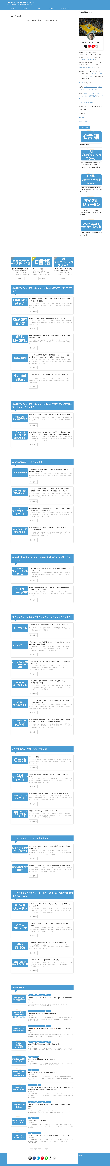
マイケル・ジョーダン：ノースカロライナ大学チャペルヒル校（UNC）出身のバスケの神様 (91, 212)
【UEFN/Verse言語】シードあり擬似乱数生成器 (42, 1013)
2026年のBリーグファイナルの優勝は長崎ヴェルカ (43, 1072)
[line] (46, 1158)
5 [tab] (46, 283)
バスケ (89, 89)
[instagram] (89, 46)
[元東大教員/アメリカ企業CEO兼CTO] (38, 1158)
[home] (96, 46)
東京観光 (94, 89)
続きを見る (21, 278)
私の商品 (81, 117)
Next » (51, 1150)
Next (72, 270)
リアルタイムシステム (94, 93)
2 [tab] (41, 283)
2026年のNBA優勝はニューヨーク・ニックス (41, 1059)
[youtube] (93, 46)
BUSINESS (26, 8)
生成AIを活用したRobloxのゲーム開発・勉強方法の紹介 (44, 1044)
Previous (12, 270)
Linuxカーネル (83, 96)
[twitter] (85, 46)
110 (47, 1150)
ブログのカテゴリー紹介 (86, 102)
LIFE (39, 8)
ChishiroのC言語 (84, 144)
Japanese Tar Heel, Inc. (86, 67)
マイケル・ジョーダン (90, 87)
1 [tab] (39, 283)
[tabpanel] (21, 269)
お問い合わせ (83, 121)
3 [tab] (42, 283)
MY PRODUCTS (65, 8)
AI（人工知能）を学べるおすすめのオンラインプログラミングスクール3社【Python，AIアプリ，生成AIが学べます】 (42, 270)
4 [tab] (44, 283)
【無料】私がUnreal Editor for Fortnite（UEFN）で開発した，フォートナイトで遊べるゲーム (91, 190)
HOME (13, 8)
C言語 (85, 93)
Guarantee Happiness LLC (87, 59)
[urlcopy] (54, 1158)
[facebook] (34, 1158)
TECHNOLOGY (52, 8)
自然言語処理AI (93, 96)
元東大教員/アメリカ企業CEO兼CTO (20, 3)
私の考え (81, 83)
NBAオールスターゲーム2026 (37, 1120)
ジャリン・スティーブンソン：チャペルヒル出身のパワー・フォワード (48, 1135)
